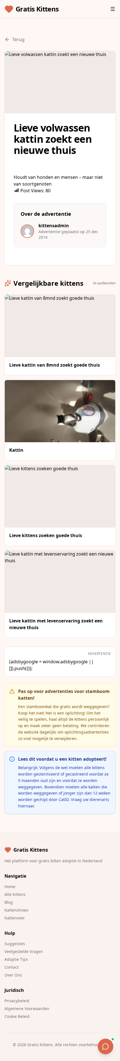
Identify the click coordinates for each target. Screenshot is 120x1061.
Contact (11, 967)
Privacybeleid (16, 1000)
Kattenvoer (14, 918)
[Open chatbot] (105, 1046)
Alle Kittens (15, 894)
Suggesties (14, 943)
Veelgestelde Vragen (23, 951)
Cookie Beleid (17, 1016)
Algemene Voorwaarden (26, 1008)
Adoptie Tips (16, 959)
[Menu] (113, 9)
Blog (8, 902)
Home (9, 886)
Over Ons (13, 975)
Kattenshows (16, 910)
